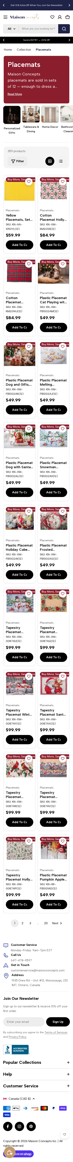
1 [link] (14, 923)
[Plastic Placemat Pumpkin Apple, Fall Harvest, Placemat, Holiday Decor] (53, 850)
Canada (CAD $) (20, 1099)
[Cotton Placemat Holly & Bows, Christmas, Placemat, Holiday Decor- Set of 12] (53, 190)
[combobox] (36, 28)
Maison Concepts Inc (42, 1141)
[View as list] (60, 161)
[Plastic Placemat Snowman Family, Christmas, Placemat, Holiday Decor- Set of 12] (53, 438)
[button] (3, 5)
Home (8, 49)
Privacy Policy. (18, 1036)
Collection (24, 49)
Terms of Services (56, 1032)
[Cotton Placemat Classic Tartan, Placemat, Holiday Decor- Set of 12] (19, 273)
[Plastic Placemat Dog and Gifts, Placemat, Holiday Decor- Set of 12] (19, 355)
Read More (15, 94)
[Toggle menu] (5, 17)
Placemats (12, 210)
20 (46, 923)
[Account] (59, 17)
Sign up (58, 1022)
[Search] (64, 28)
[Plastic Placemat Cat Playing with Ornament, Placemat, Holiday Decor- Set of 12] (53, 273)
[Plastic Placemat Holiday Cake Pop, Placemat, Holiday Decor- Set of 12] (19, 520)
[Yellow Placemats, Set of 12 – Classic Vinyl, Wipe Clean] (19, 190)
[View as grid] (50, 161)
